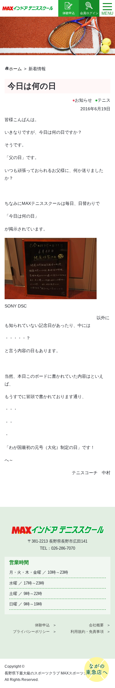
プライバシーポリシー (31, 631)
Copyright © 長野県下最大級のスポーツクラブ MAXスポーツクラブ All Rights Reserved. (49, 673)
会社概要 (96, 625)
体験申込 (42, 625)
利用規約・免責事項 (87, 631)
